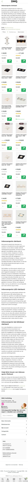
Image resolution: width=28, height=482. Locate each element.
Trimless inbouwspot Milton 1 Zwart (21, 164)
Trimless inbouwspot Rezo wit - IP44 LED (7, 135)
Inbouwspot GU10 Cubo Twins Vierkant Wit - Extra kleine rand (7, 223)
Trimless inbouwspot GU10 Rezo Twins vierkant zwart (21, 49)
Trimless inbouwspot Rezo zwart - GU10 (7, 77)
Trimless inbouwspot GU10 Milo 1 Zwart (7, 193)
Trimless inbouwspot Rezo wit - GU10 (7, 164)
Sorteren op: (12, 32)
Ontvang (22, 415)
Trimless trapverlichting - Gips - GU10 (7, 48)
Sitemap (21, 464)
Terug (2, 1)
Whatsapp (9, 389)
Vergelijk (4, 57)
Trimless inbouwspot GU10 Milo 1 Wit (21, 222)
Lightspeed (13, 471)
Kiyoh (21, 475)
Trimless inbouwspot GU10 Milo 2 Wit (21, 106)
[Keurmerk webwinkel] (2, 403)
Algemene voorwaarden (12, 464)
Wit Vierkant (9, 29)
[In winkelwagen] (9, 61)
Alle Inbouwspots (9, 27)
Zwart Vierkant (16, 29)
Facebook (4, 406)
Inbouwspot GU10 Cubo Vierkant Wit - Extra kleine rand (7, 107)
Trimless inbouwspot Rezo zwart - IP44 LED (21, 136)
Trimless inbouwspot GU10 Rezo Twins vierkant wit (21, 194)
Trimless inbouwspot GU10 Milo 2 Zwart (21, 77)
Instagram (5, 407)
